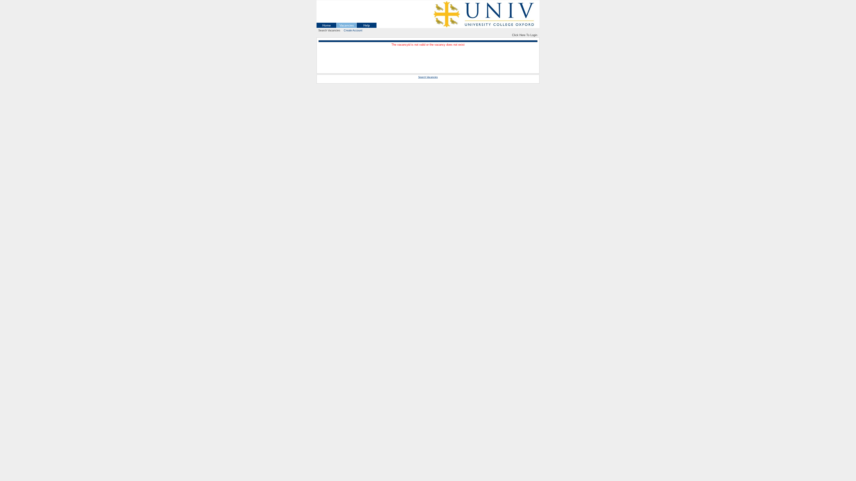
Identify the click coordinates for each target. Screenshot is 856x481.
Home (326, 25)
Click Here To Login (524, 35)
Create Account (353, 30)
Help (366, 25)
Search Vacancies (329, 30)
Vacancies (347, 25)
